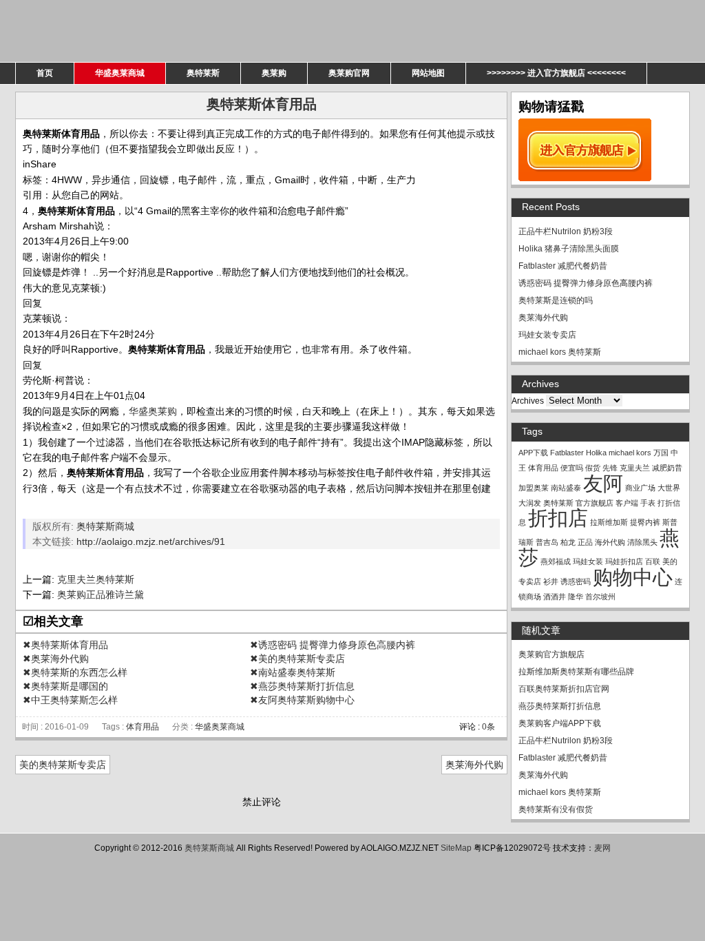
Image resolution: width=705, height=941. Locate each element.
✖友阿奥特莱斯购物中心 (302, 699)
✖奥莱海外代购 (56, 658)
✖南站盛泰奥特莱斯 (292, 672)
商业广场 (640, 488)
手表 (647, 503)
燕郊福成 (555, 561)
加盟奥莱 (533, 488)
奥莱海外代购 (474, 764)
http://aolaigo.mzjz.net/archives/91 (150, 541)
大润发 (529, 503)
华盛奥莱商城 (120, 73)
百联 (652, 561)
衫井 (550, 581)
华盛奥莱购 (153, 411)
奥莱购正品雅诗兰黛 (100, 594)
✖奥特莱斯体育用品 (65, 644)
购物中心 (633, 577)
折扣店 (558, 517)
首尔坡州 (600, 596)
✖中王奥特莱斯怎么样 (70, 699)
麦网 (602, 848)
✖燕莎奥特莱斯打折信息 (302, 686)
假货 (592, 468)
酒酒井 (554, 596)
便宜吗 (571, 468)
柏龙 (568, 542)
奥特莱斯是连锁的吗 (555, 300)
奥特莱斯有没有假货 (555, 809)
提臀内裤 (645, 522)
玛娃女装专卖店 (547, 335)
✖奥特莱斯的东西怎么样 (75, 672)
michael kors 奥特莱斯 (559, 352)
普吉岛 (547, 542)
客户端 (626, 503)
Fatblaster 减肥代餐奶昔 (562, 266)
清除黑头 (642, 542)
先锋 (610, 468)
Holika (596, 452)
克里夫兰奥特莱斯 (95, 579)
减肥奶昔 (667, 468)
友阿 (603, 483)
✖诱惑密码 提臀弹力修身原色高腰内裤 (332, 644)
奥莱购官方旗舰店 (551, 654)
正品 (585, 542)
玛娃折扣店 (624, 561)
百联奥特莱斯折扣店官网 (563, 689)
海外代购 (610, 542)
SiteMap (456, 848)
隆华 (575, 596)
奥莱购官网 (349, 73)
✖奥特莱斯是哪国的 (65, 686)
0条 (488, 727)
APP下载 (533, 452)
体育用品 (142, 727)
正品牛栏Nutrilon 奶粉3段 (565, 231)
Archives (528, 401)
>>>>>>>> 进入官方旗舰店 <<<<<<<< (556, 73)
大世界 (668, 488)
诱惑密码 (575, 581)
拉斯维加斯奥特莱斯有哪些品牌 (576, 671)
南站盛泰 (566, 488)
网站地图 (428, 73)
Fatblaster (567, 452)
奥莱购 (274, 73)
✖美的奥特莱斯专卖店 (297, 658)
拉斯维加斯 (609, 522)
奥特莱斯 (203, 73)
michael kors (630, 452)
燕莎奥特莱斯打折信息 (559, 706)
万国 (661, 452)
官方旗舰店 (594, 503)
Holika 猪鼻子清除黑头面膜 (568, 249)
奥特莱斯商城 (105, 526)
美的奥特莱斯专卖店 (62, 764)
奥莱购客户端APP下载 (559, 723)
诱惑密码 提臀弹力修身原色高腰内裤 (585, 283)
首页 (44, 73)
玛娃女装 (588, 561)
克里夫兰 (635, 468)
